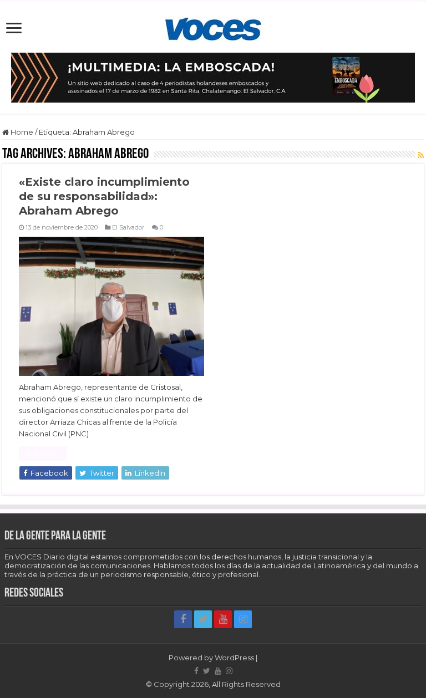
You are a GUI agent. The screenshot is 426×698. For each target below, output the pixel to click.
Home (21, 132)
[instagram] (243, 619)
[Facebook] (183, 619)
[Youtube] (223, 619)
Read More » (43, 453)
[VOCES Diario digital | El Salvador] (213, 27)
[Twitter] (203, 619)
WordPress (234, 657)
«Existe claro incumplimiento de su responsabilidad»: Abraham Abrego (104, 196)
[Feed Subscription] (421, 155)
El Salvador (128, 227)
